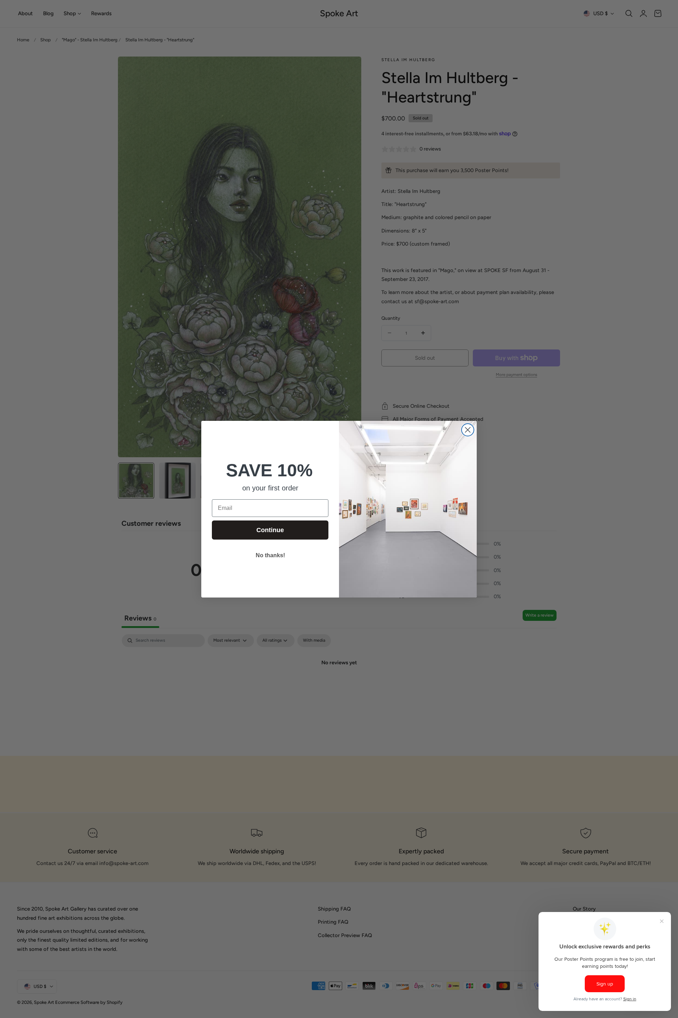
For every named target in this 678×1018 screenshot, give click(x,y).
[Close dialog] (468, 430)
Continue (270, 530)
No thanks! (270, 555)
